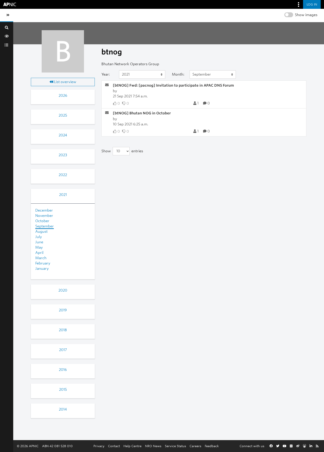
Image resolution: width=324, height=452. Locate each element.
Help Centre (132, 446)
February (42, 263)
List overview (64, 82)
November (44, 216)
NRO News (153, 446)
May (39, 247)
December (44, 210)
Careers (195, 446)
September (44, 226)
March (41, 258)
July (38, 237)
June (39, 242)
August (41, 231)
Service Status (175, 446)
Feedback (212, 446)
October (42, 221)
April (39, 253)
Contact (114, 446)
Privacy (98, 446)
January (42, 268)
